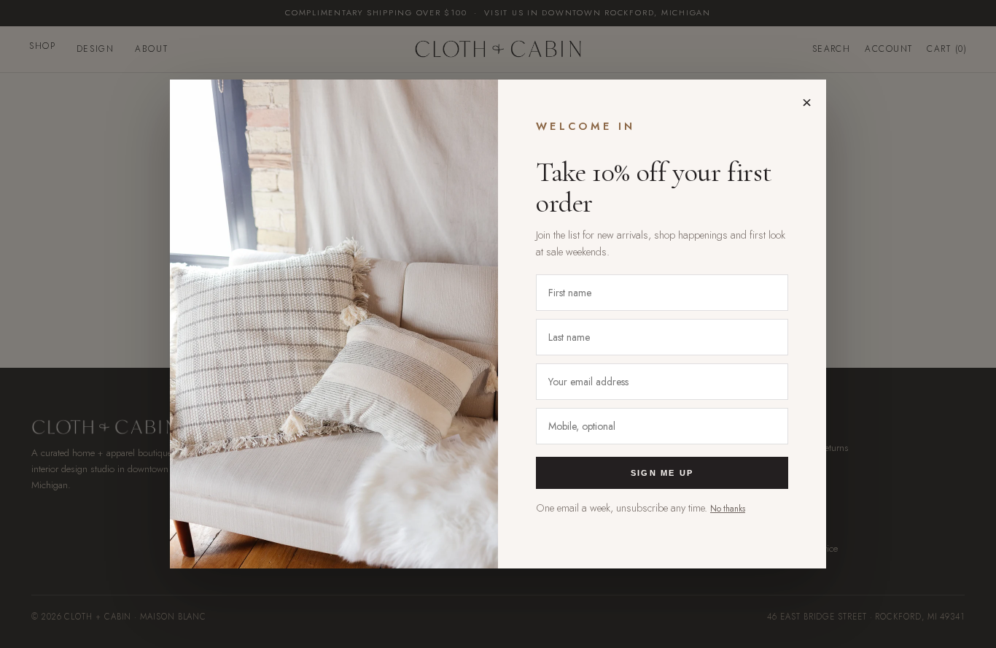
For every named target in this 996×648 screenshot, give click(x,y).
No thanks (727, 508)
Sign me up (662, 472)
